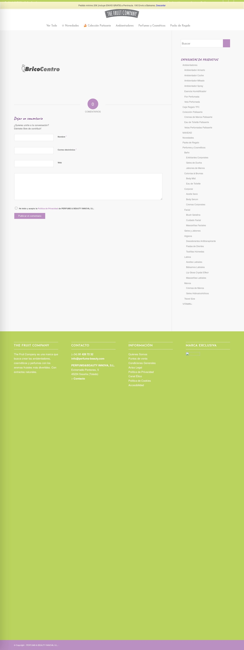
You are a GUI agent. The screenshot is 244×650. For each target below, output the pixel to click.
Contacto (79, 378)
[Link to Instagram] (211, 644)
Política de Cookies (139, 380)
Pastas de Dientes (195, 246)
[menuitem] (51, 25)
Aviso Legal (135, 367)
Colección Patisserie (193, 111)
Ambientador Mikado (194, 80)
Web (60, 162)
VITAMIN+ (187, 303)
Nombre (62, 136)
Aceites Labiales (194, 261)
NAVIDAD (187, 132)
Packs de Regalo (191, 142)
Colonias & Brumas (193, 173)
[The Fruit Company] (122, 13)
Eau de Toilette (193, 183)
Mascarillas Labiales (196, 277)
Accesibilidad (136, 385)
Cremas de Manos (195, 287)
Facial (187, 209)
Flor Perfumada (191, 96)
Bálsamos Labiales (195, 266)
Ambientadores (190, 64)
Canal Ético (135, 376)
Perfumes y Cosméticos (194, 147)
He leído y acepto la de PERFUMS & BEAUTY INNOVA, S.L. (56, 208)
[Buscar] (195, 25)
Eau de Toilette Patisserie (196, 122)
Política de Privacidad (48, 208)
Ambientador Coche (194, 75)
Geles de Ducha (194, 162)
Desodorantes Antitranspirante (201, 240)
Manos (187, 283)
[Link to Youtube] (227, 644)
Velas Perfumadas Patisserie (198, 127)
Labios (187, 256)
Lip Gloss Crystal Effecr (197, 272)
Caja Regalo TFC (191, 106)
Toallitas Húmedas (195, 251)
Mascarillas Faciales (196, 225)
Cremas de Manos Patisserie (198, 116)
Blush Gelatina (193, 214)
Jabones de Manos (195, 167)
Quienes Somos (137, 354)
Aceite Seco (192, 193)
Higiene (188, 235)
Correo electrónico (67, 149)
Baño (187, 152)
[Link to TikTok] (216, 644)
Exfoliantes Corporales (197, 157)
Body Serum (192, 199)
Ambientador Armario (194, 69)
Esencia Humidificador (195, 91)
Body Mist (191, 178)
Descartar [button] (161, 5)
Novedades (188, 137)
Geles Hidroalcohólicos (197, 293)
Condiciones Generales (142, 363)
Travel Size (189, 298)
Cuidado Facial (193, 220)
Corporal (188, 188)
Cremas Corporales (195, 204)
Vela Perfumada (192, 101)
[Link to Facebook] (222, 644)
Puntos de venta (137, 358)
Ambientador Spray (193, 85)
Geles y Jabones (192, 230)
